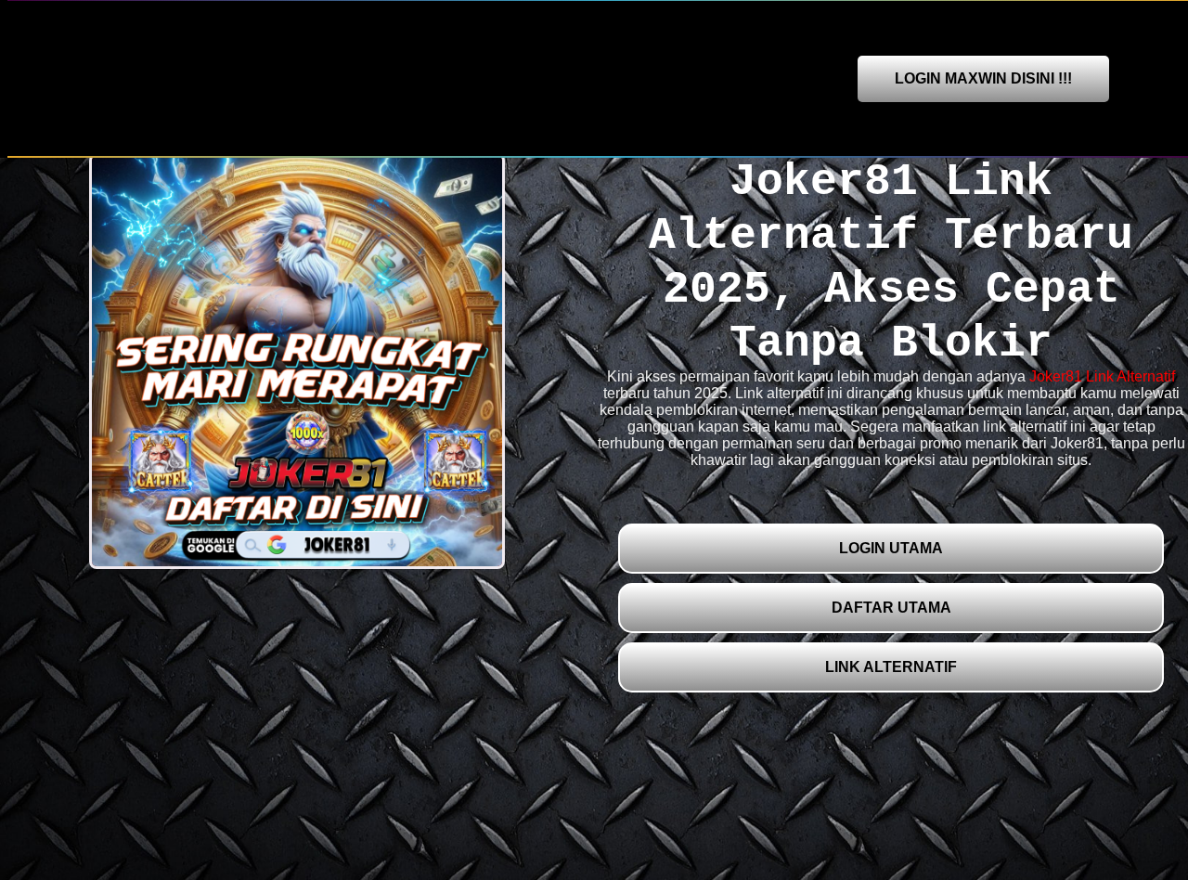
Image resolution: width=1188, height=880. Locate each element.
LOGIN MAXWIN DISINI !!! (983, 78)
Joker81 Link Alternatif (1102, 376)
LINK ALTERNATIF (891, 667)
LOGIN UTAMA (891, 548)
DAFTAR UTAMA (891, 607)
